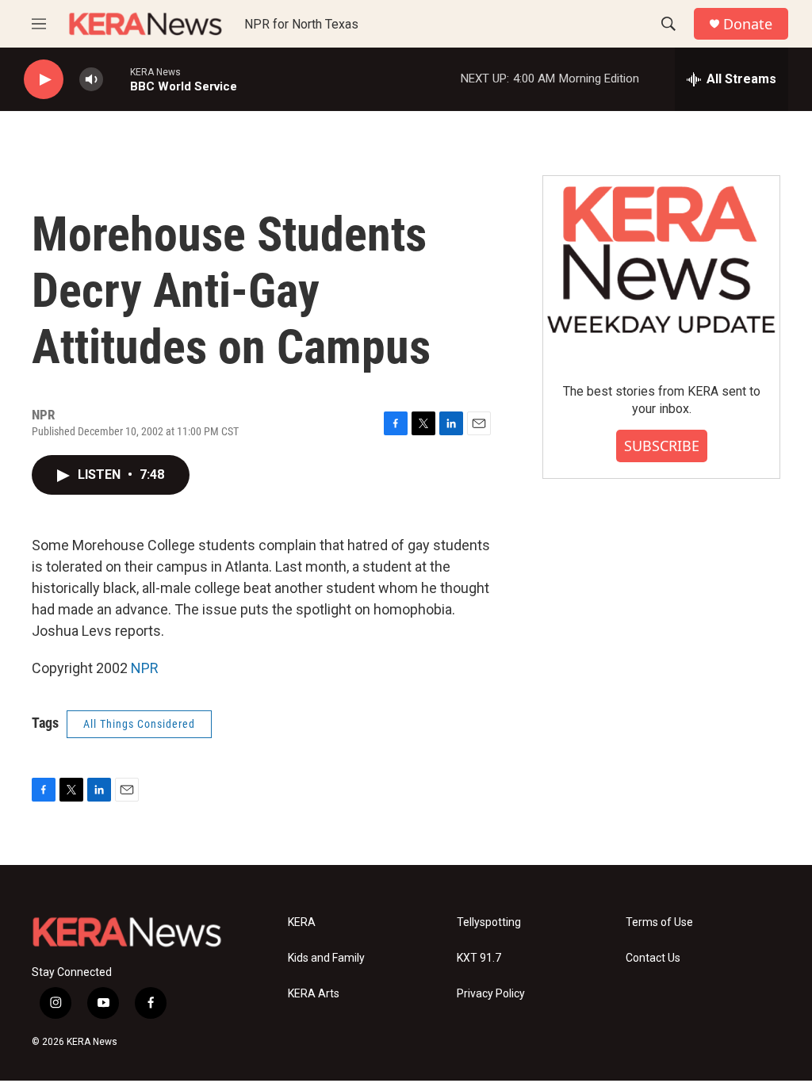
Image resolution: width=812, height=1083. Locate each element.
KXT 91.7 (479, 958)
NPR (145, 668)
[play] (43, 80)
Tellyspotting (489, 922)
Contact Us (653, 958)
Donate (747, 24)
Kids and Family (326, 958)
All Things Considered (139, 724)
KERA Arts (313, 994)
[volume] (91, 80)
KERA (302, 922)
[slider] (116, 79)
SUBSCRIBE (661, 445)
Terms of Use (659, 922)
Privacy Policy (491, 994)
